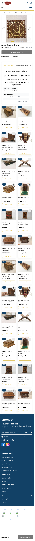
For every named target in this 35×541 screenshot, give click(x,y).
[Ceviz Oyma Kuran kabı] (25, 189)
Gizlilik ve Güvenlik (7, 460)
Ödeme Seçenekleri (21, 66)
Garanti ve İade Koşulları (9, 470)
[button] (12, 41)
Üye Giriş (4, 502)
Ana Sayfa (4, 12)
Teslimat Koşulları (7, 457)
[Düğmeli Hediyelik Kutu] (8, 214)
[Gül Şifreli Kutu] (8, 189)
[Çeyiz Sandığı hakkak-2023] (8, 240)
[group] (16, 28)
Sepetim (4, 481)
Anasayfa (4, 491)
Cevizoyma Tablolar (14, 12)
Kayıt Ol (28, 432)
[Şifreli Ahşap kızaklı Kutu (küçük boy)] (8, 137)
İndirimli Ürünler (6, 488)
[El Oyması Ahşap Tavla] (25, 111)
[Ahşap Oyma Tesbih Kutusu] (8, 163)
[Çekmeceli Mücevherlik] (25, 137)
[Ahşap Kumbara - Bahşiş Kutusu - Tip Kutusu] (25, 214)
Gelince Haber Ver (25, 537)
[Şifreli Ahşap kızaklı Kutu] (8, 111)
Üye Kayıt (4, 499)
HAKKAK (20, 99)
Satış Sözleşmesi (6, 467)
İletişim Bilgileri (6, 478)
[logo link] (13, 3)
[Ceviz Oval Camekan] (25, 240)
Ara (30, 8)
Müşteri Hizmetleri (7, 485)
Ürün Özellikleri (8, 66)
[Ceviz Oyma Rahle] (25, 163)
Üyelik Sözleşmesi (7, 464)
